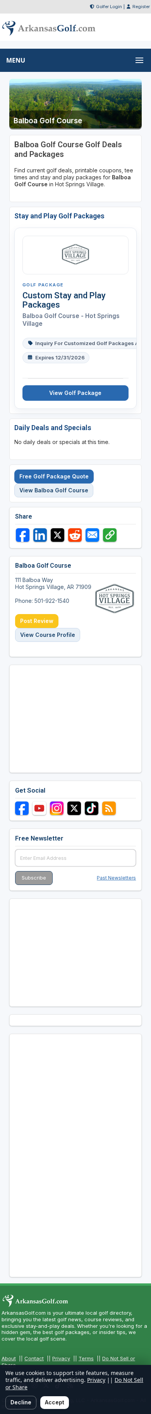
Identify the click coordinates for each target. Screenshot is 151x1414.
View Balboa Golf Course (53, 490)
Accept (54, 1402)
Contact (34, 1358)
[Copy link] (110, 535)
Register (141, 6)
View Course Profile (47, 634)
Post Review (36, 621)
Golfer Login (109, 6)
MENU (15, 60)
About (9, 1358)
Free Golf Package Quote (54, 476)
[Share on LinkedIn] (40, 535)
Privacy (61, 1358)
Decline (20, 1402)
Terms (86, 1358)
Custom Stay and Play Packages (64, 300)
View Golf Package (75, 393)
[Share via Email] (92, 535)
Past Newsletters (116, 878)
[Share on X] (57, 535)
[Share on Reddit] (75, 535)
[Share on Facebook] (22, 535)
